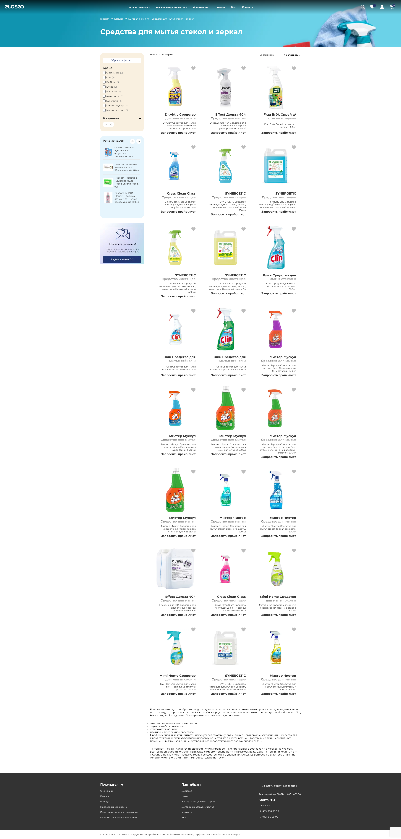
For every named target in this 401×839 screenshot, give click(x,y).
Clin (110, 77)
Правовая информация (113, 806)
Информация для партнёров (198, 801)
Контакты (247, 7)
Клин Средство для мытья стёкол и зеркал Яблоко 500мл (227, 360)
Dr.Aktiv (112, 82)
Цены (185, 796)
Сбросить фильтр (122, 60)
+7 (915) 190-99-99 (268, 816)
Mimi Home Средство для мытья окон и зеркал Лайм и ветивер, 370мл (278, 602)
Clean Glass (114, 72)
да (108, 124)
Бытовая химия (137, 18)
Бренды (104, 801)
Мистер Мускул (117, 105)
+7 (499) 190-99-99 (269, 811)
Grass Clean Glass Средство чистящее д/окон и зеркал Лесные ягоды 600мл (227, 602)
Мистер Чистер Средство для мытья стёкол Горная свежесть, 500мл (278, 523)
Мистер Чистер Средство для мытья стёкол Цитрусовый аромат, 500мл (278, 681)
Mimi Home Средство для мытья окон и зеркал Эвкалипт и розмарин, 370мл (177, 681)
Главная (104, 18)
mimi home (114, 96)
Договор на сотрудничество (198, 806)
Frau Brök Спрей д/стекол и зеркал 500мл (280, 118)
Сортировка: (267, 55)
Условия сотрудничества (170, 7)
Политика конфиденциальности (119, 812)
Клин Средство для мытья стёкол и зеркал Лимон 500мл (178, 360)
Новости (220, 7)
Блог (234, 7)
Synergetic (114, 100)
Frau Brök (113, 91)
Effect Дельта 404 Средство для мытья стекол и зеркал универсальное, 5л (178, 602)
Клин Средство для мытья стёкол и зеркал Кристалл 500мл (279, 280)
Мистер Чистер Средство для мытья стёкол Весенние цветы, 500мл (228, 523)
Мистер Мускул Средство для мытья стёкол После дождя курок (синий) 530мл (178, 441)
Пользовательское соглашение (118, 817)
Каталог (118, 18)
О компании (200, 7)
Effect (111, 86)
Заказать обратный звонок (279, 785)
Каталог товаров (138, 7)
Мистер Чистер (117, 110)
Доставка (187, 790)
